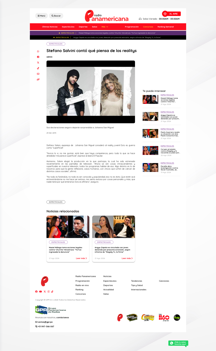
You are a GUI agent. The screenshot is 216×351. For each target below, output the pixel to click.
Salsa (94, 27)
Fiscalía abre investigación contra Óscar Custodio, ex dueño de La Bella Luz (170, 168)
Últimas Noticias (50, 27)
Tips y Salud (137, 285)
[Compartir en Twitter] (38, 62)
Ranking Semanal (166, 27)
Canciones (164, 281)
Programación (132, 27)
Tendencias (136, 281)
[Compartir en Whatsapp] (38, 51)
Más (104, 27)
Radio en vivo (82, 285)
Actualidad (108, 289)
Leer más (81, 258)
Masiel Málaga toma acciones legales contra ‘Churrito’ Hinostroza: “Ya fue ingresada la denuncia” (65, 249)
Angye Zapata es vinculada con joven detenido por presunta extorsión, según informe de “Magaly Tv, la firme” (112, 249)
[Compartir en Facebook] (38, 57)
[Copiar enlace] (38, 79)
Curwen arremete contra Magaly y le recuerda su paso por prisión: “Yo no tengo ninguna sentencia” (170, 151)
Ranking (79, 289)
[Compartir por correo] (38, 74)
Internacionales (138, 289)
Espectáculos (68, 27)
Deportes (83, 27)
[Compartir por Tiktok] (38, 68)
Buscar (57, 16)
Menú (42, 16)
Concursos (148, 27)
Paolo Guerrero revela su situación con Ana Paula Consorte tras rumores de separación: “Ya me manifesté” (170, 134)
